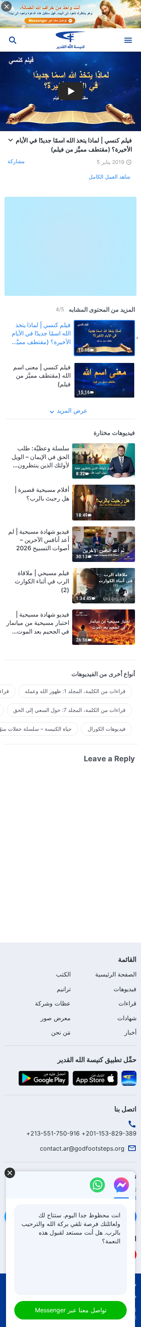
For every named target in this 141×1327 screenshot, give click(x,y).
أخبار (130, 1032)
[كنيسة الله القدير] (70, 40)
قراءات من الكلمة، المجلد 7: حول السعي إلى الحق (69, 710)
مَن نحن (61, 1032)
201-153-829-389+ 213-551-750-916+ (81, 1133)
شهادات (126, 1018)
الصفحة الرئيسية (115, 974)
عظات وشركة (53, 1003)
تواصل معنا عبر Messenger (70, 1310)
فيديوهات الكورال (107, 728)
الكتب (63, 974)
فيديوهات (125, 989)
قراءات (127, 1003)
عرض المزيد (72, 410)
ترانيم (64, 989)
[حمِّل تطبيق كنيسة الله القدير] (128, 1077)
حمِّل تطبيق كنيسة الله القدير (97, 1060)
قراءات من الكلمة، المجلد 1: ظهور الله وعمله (75, 691)
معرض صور (56, 1018)
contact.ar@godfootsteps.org (82, 1148)
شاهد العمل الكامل (109, 176)
